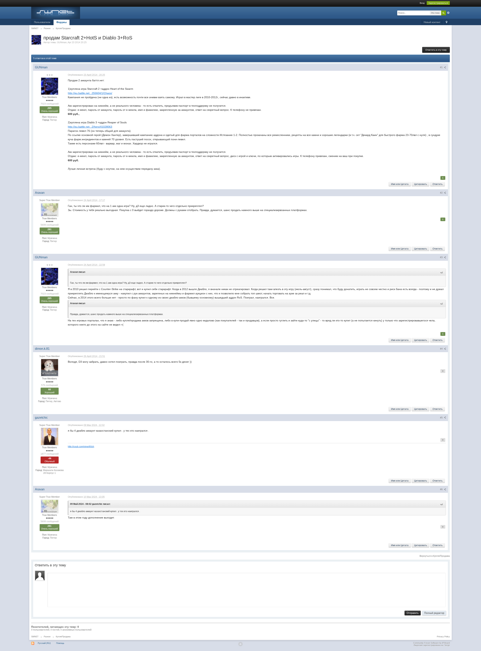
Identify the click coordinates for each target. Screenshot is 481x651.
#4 (441, 348)
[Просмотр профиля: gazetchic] (49, 436)
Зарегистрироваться (438, 3)
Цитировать (420, 184)
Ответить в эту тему (436, 50)
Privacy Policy (443, 636)
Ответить (437, 184)
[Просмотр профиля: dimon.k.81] (49, 367)
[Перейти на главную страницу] (55, 12)
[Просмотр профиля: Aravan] (49, 209)
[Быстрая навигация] (446, 22)
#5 (441, 417)
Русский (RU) (44, 643)
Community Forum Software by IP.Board (431, 643)
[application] (246, 589)
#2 (441, 192)
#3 (441, 257)
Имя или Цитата (399, 184)
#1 (441, 67)
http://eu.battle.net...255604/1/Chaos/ (90, 93)
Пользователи (42, 22)
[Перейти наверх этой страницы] (240, 644)
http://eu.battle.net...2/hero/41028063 (90, 126)
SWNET (35, 636)
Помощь (60, 643)
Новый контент (432, 22)
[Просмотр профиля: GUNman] (49, 86)
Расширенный (448, 12)
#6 (441, 489)
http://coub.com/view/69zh (81, 446)
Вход (422, 3)
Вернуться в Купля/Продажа (435, 556)
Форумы (61, 22)
